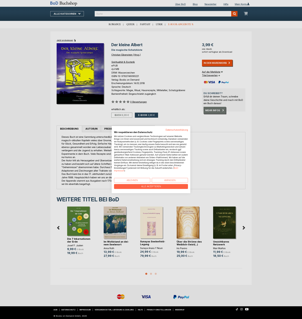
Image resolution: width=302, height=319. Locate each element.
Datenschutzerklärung (177, 129)
